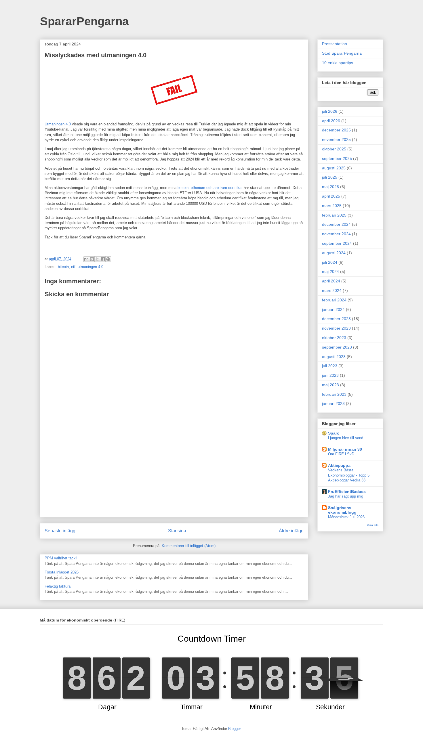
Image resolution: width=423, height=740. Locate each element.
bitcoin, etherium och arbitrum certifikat (210, 188)
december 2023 (336, 318)
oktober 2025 (334, 149)
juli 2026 (329, 111)
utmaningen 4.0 (90, 267)
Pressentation (334, 43)
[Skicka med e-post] (86, 259)
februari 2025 (334, 215)
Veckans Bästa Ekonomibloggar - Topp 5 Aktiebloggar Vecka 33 (348, 475)
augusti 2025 (334, 168)
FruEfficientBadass (347, 491)
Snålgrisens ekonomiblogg (342, 510)
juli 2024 (329, 262)
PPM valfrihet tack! (61, 558)
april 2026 (331, 120)
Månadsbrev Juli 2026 (346, 517)
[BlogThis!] (92, 259)
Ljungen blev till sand (345, 438)
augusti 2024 (334, 253)
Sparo (334, 433)
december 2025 (336, 130)
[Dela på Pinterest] (108, 259)
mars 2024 (332, 290)
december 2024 (336, 224)
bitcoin (63, 267)
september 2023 (337, 347)
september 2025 (337, 158)
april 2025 (331, 196)
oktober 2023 (334, 337)
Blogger (234, 728)
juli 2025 (329, 177)
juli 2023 (329, 366)
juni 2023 (330, 375)
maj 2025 (330, 186)
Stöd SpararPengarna (342, 53)
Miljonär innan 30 (345, 449)
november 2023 (336, 328)
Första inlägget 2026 (62, 572)
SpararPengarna (84, 21)
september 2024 (337, 243)
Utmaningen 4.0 (58, 124)
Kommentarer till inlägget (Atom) (189, 546)
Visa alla (372, 525)
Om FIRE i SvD (341, 454)
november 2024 (336, 234)
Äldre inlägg (291, 530)
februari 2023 (334, 394)
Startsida (177, 530)
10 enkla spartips (337, 62)
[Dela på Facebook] (103, 259)
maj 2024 (330, 271)
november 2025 (336, 139)
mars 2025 (332, 205)
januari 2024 (333, 309)
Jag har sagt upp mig (345, 496)
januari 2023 (333, 403)
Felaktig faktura (57, 586)
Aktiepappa (339, 465)
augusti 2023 (334, 356)
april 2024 (331, 281)
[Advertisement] (174, 472)
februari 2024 (334, 300)
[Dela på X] (97, 259)
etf (73, 267)
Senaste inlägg (60, 530)
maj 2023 (330, 385)
